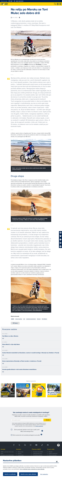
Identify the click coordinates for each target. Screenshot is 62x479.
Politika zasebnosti (53, 453)
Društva (19, 453)
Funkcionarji (20, 455)
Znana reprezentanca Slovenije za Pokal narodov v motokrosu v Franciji (21, 361)
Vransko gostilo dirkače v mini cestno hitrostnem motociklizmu (19, 369)
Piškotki (50, 452)
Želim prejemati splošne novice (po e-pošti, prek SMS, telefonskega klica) (26, 430)
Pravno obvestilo (53, 455)
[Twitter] (19, 445)
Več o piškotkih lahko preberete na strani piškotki (32, 469)
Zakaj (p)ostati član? (37, 453)
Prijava (48, 420)
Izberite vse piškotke (10, 474)
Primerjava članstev (37, 455)
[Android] (48, 445)
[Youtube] (36, 445)
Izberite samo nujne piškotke (28, 474)
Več (3, 338)
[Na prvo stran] (7, 4)
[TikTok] (42, 445)
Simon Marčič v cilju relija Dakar (11, 344)
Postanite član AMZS (38, 452)
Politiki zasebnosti (39, 426)
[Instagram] (30, 445)
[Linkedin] (25, 445)
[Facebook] (13, 445)
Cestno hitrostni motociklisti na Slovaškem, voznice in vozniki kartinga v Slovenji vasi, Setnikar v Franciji (30, 353)
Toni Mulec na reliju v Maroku (10, 336)
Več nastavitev (44, 474)
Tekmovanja (20, 452)
